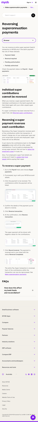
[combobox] (19, 15)
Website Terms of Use (8, 397)
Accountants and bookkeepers (12, 361)
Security (4, 409)
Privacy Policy (6, 401)
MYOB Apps (6, 316)
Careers (4, 393)
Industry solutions (8, 342)
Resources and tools (9, 367)
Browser (6, 40)
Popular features (7, 329)
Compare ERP (6, 354)
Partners (5, 335)
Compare (5, 322)
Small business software (10, 309)
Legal (3, 405)
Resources (5, 385)
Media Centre (6, 389)
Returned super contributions (22, 113)
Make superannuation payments (15, 274)
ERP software (6, 348)
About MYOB (6, 382)
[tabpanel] (19, 169)
